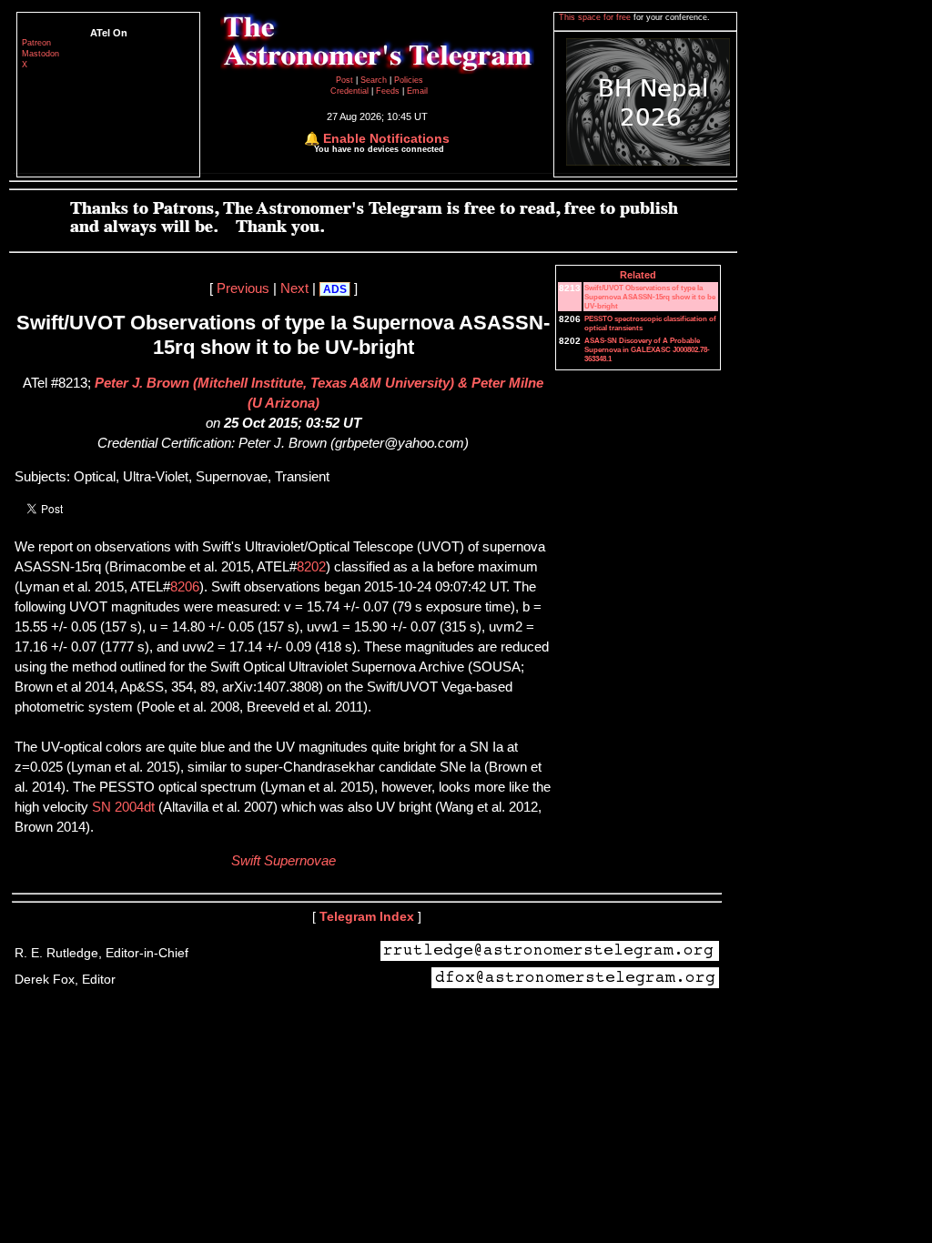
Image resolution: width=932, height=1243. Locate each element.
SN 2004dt (123, 807)
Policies (408, 80)
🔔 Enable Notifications (377, 138)
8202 (311, 567)
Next (294, 288)
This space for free (596, 17)
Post (346, 80)
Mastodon (40, 53)
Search (375, 80)
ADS (335, 289)
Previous (243, 288)
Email (417, 91)
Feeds (388, 91)
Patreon (36, 42)
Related (638, 274)
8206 (184, 587)
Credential (350, 91)
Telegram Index (366, 916)
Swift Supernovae (283, 861)
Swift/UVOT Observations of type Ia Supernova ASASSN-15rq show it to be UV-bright (649, 296)
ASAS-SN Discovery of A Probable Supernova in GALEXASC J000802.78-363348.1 (647, 349)
